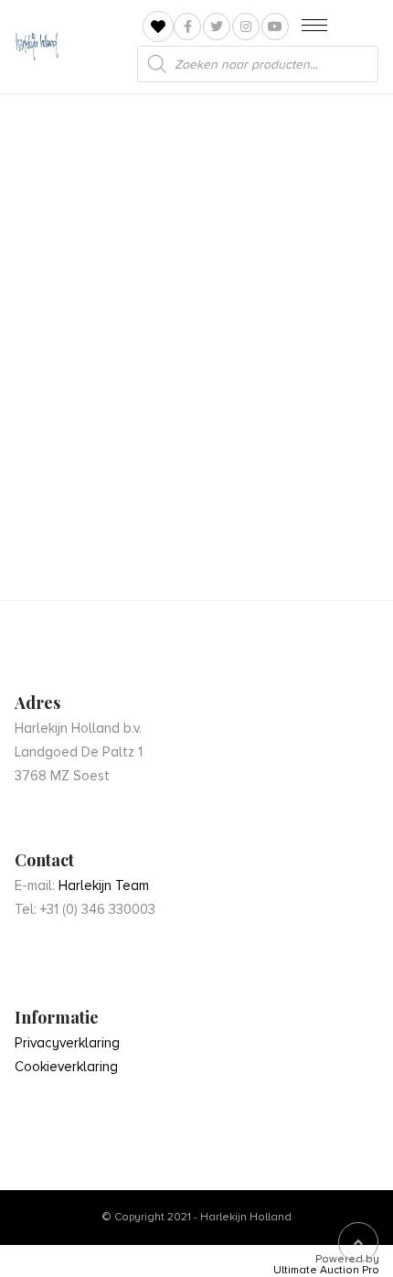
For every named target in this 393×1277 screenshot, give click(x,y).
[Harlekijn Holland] (36, 46)
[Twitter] (216, 26)
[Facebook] (187, 26)
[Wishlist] (158, 27)
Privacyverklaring (67, 1043)
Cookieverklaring (66, 1066)
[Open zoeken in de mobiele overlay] (257, 64)
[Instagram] (246, 26)
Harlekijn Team (103, 885)
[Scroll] (358, 1242)
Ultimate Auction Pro (326, 1270)
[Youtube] (275, 26)
